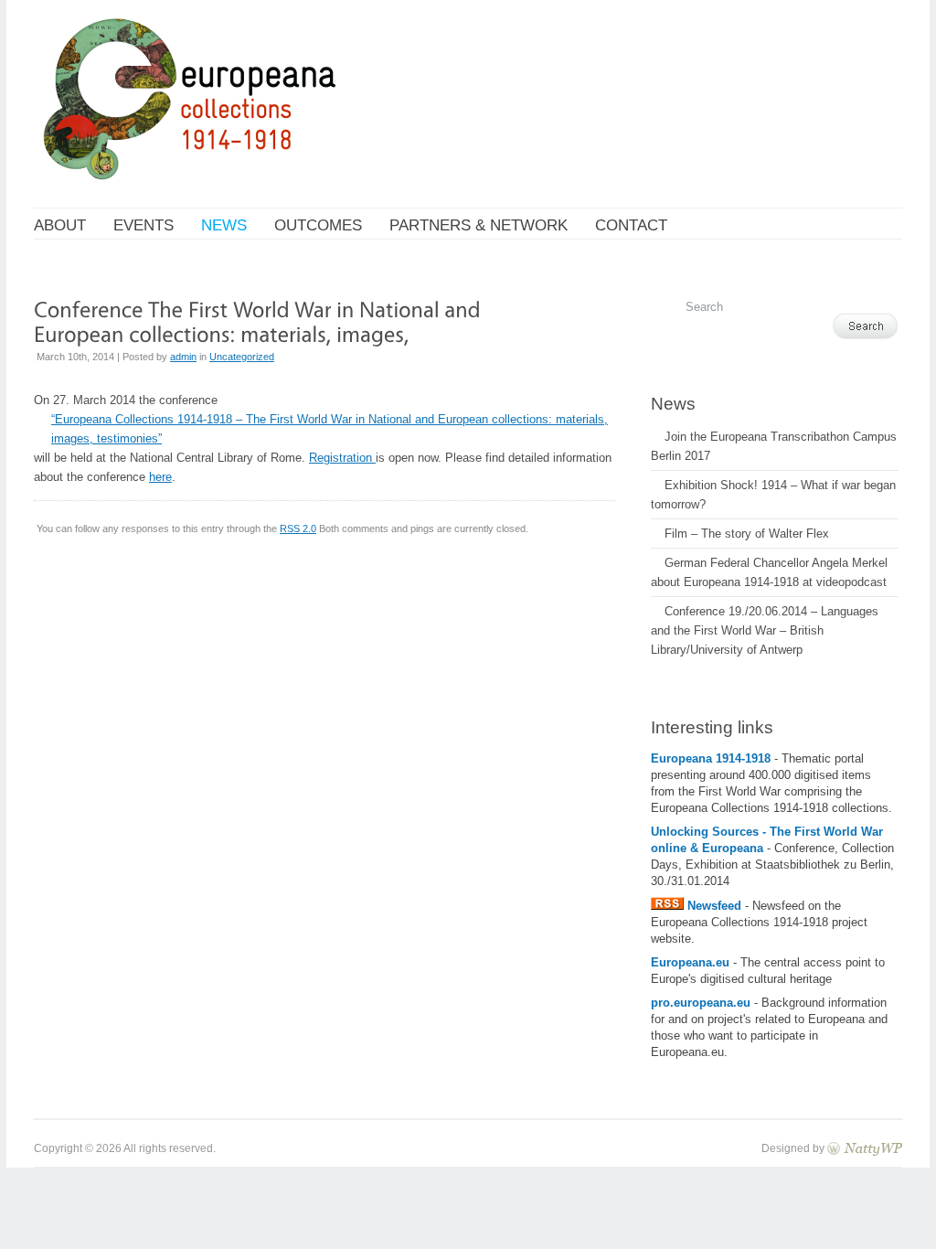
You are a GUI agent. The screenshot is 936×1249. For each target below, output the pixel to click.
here (160, 477)
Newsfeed (714, 906)
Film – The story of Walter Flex (747, 533)
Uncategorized (241, 356)
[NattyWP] (864, 1148)
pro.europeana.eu (700, 1002)
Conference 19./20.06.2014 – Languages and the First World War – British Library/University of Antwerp (764, 630)
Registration (342, 457)
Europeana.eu (690, 962)
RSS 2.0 (298, 528)
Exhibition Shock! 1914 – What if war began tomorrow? (773, 494)
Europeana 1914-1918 (712, 758)
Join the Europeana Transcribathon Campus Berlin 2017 (774, 446)
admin (183, 356)
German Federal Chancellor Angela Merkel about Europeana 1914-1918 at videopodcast (769, 572)
